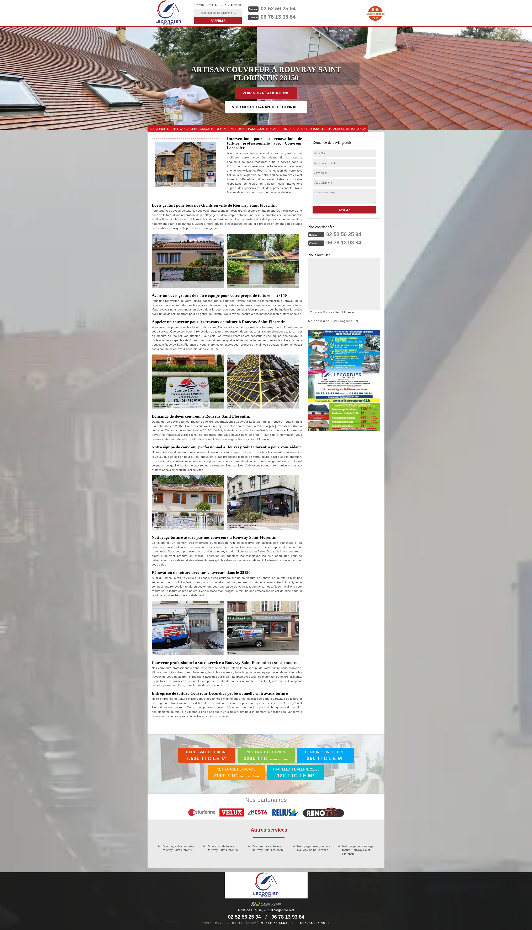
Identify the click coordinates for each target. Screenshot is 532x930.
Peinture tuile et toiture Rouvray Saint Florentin (267, 847)
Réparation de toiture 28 (347, 128)
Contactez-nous (315, 922)
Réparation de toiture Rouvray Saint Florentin (222, 847)
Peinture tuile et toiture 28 (302, 128)
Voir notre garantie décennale (266, 107)
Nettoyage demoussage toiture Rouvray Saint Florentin (358, 849)
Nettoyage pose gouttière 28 (253, 128)
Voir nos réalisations (266, 93)
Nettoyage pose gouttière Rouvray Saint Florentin (313, 847)
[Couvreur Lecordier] (168, 13)
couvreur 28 (159, 128)
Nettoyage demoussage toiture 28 (199, 128)
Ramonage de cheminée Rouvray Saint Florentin (178, 847)
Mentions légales (277, 922)
